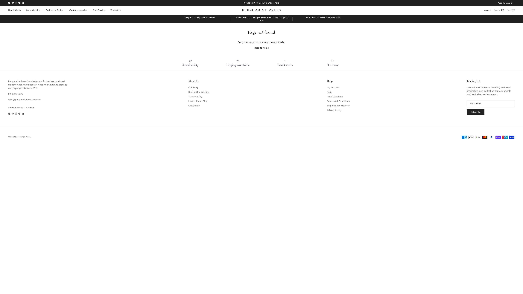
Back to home (261, 47)
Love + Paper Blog (198, 101)
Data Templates (335, 96)
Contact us (194, 105)
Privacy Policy (334, 110)
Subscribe (476, 112)
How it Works (14, 10)
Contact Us (115, 10)
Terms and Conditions (338, 101)
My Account (333, 87)
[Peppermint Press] (261, 10)
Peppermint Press (22, 137)
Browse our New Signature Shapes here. (261, 3)
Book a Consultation (198, 92)
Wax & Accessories (78, 10)
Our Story (193, 87)
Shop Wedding (33, 10)
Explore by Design (54, 10)
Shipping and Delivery (338, 105)
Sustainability (195, 96)
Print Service (98, 10)
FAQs (329, 92)
